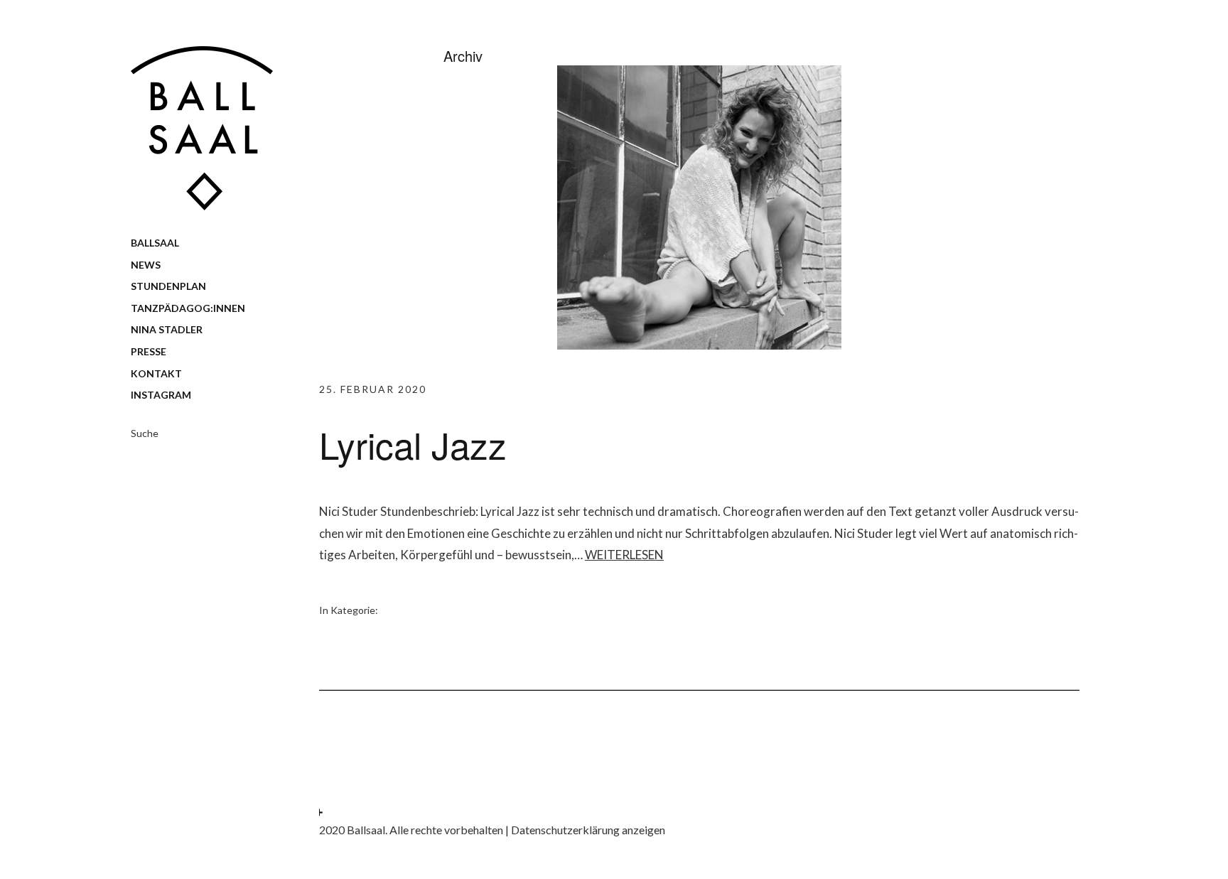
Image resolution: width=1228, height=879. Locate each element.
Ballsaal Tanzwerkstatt (202, 128)
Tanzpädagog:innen (188, 308)
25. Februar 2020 (372, 389)
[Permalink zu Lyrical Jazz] (699, 345)
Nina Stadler (167, 329)
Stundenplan (168, 286)
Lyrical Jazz (413, 444)
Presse (148, 351)
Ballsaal (155, 243)
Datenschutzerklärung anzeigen (588, 829)
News (146, 265)
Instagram (161, 395)
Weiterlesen (624, 554)
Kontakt (156, 373)
